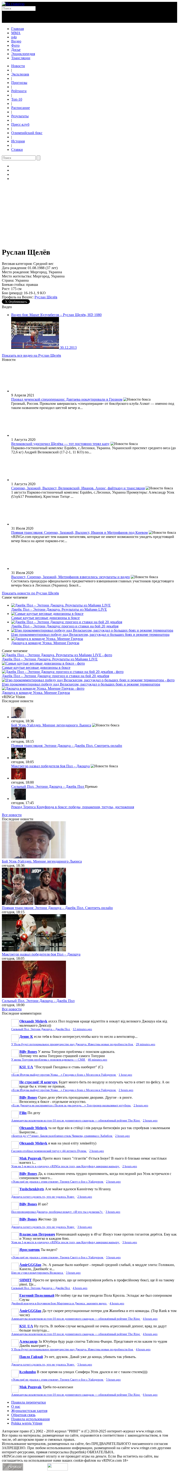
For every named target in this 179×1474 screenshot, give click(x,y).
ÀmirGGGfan (30, 1265)
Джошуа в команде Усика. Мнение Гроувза (45, 643)
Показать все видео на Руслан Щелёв (31, 355)
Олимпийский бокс (26, 133)
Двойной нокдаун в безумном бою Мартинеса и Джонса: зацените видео (59, 1303)
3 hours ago (113, 1211)
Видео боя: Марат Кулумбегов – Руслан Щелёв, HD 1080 (56, 315)
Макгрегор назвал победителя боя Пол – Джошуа (50, 766)
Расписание (20, 108)
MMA (16, 33)
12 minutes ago (82, 1029)
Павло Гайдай (31, 1357)
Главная (17, 29)
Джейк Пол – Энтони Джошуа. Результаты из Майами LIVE (59, 609)
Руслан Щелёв (45, 297)
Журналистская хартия (29, 1411)
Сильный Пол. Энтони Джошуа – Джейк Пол (48, 786)
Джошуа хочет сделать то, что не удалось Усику (43, 1196)
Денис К (26, 1037)
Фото (15, 45)
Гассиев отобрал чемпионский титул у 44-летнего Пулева (49, 1151)
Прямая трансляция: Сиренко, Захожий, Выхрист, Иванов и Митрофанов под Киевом (79, 532)
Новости (18, 66)
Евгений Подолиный (36, 1295)
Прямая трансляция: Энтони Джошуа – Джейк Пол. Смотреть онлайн (66, 746)
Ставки (17, 150)
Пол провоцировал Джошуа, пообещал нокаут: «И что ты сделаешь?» (57, 1211)
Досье (16, 50)
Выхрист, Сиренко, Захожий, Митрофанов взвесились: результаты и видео (70, 577)
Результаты (20, 116)
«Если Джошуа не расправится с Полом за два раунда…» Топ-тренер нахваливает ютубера (71, 1105)
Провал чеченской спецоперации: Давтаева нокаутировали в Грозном (66, 399)
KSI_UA (26, 1067)
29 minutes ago (145, 1044)
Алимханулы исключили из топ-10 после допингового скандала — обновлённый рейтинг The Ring (76, 1120)
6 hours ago (150, 1394)
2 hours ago (126, 1090)
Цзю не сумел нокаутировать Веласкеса (37, 1272)
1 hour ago (125, 1074)
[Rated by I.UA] (57, 1469)
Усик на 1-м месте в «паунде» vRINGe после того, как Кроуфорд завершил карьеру (65, 1166)
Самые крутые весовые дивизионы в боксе (45, 618)
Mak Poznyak (30, 1158)
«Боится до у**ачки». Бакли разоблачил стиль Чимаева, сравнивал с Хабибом (62, 1136)
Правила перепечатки (28, 1402)
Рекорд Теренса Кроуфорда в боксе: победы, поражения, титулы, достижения (72, 807)
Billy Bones (28, 1052)
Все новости (12, 815)
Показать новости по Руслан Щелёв (30, 593)
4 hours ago (80, 1288)
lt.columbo (27, 1372)
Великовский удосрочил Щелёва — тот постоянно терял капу (60, 444)
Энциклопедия (23, 54)
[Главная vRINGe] (13, 4)
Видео (16, 41)
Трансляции (20, 58)
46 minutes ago (97, 1059)
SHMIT (25, 1280)
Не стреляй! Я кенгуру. (38, 1082)
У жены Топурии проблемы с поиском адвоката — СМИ (48, 1059)
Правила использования (30, 1419)
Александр (28, 1341)
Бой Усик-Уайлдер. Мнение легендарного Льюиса (51, 725)
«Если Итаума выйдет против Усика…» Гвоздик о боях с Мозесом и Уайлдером (63, 1074)
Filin (23, 1113)
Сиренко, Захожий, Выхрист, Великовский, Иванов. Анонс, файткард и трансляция (78, 488)
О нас (15, 1406)
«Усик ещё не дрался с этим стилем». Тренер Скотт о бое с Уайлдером (57, 1181)
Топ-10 (16, 99)
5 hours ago (84, 1364)
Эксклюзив (20, 74)
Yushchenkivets (31, 1189)
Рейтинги (19, 91)
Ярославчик (29, 1250)
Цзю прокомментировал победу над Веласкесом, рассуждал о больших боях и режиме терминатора (90, 634)
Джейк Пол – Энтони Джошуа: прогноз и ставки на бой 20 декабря (64, 626)
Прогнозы (19, 83)
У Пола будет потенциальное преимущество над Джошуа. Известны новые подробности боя (72, 1044)
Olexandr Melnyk (33, 1021)
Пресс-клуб (20, 124)
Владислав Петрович (37, 1234)
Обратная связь (23, 1415)
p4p (14, 37)
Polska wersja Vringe (26, 1423)
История (18, 141)
